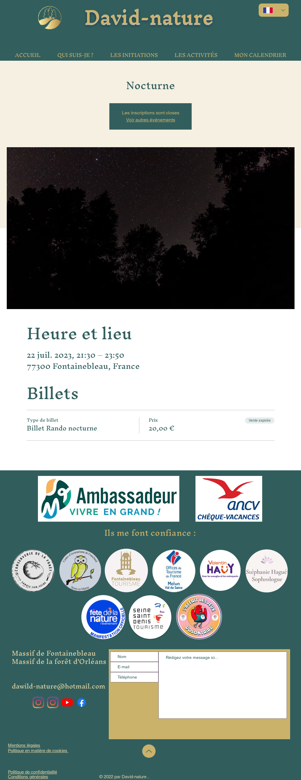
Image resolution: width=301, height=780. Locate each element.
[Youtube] (67, 702)
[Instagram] (38, 702)
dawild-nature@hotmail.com (58, 686)
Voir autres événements (150, 120)
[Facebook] (81, 702)
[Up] (149, 751)
